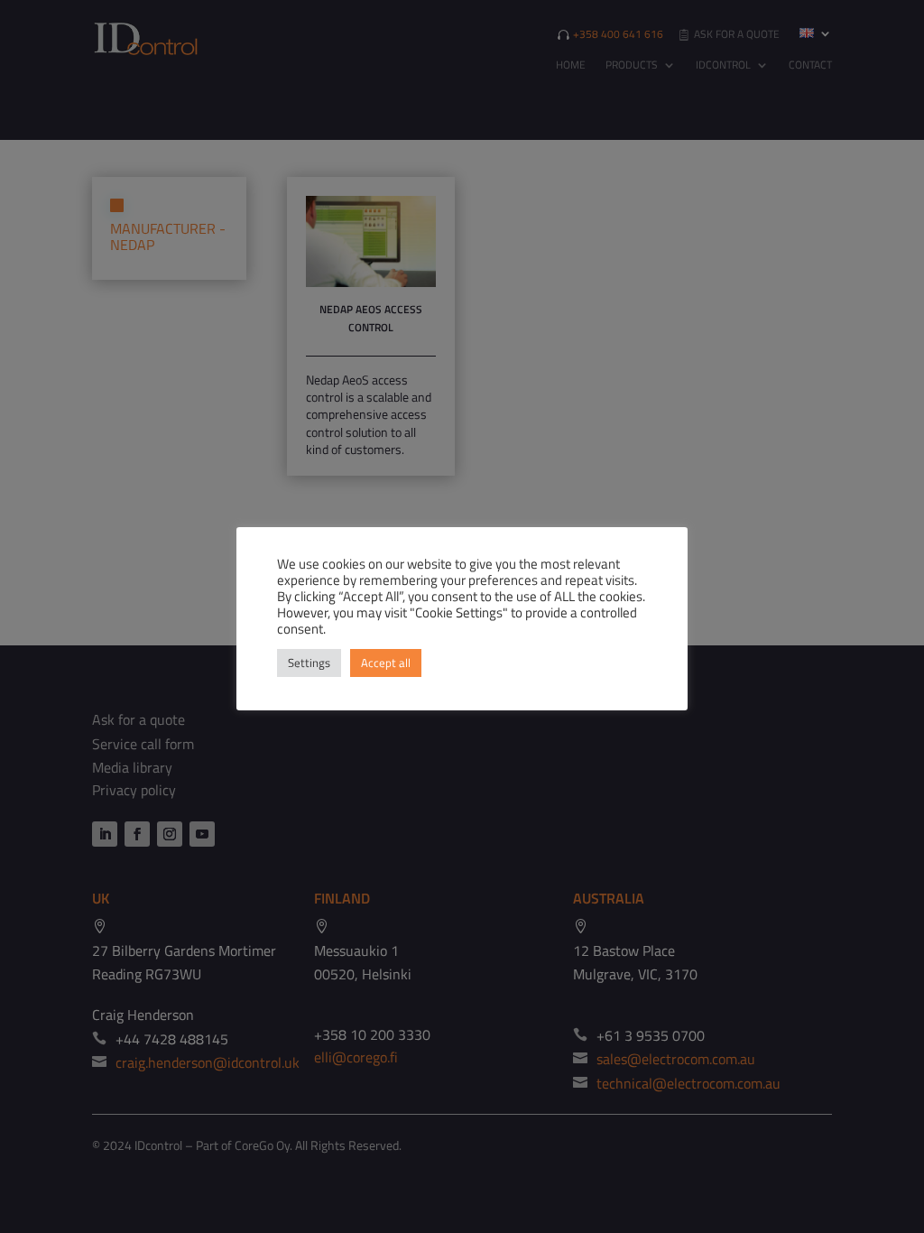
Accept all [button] (386, 663)
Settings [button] (309, 663)
